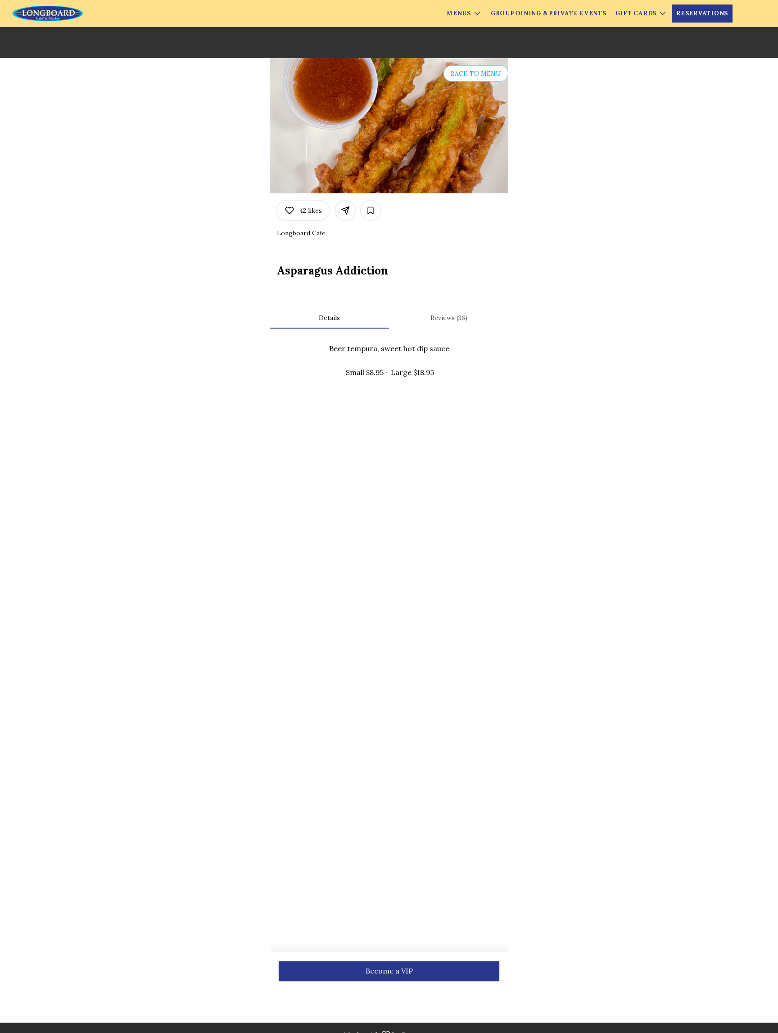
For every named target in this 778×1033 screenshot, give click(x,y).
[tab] (329, 318)
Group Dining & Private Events (548, 13)
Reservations (702, 13)
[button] (464, 14)
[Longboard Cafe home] (47, 13)
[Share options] (345, 210)
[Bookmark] (370, 210)
